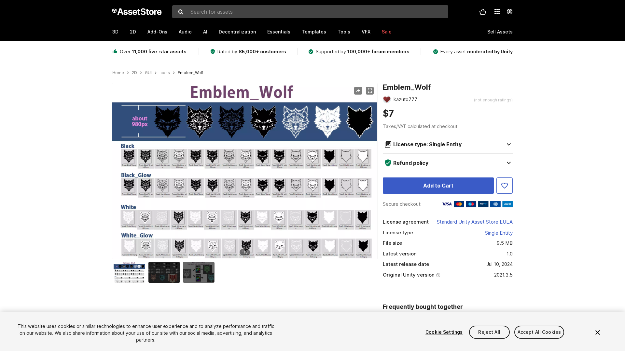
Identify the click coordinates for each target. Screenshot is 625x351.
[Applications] (497, 11)
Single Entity (499, 233)
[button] (483, 12)
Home (118, 73)
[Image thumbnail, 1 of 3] (130, 272)
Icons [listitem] (165, 73)
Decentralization (237, 31)
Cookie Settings (444, 332)
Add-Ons (157, 31)
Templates (314, 31)
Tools (344, 31)
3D (115, 31)
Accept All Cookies (539, 332)
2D (133, 31)
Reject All (489, 332)
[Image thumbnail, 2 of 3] (165, 272)
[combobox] (310, 11)
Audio (185, 31)
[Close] (598, 332)
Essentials (278, 31)
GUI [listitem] (148, 73)
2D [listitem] (134, 73)
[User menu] (509, 11)
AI (205, 31)
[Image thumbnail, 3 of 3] (200, 272)
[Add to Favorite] (504, 185)
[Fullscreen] (370, 91)
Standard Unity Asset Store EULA (475, 222)
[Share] (358, 91)
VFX (366, 31)
